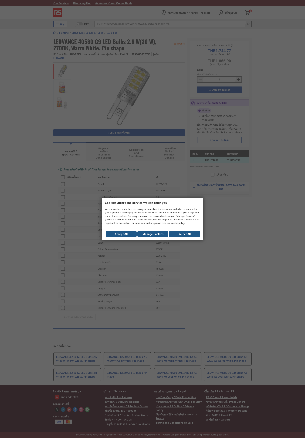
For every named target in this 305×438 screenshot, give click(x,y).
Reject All (185, 234)
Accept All (121, 234)
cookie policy (177, 222)
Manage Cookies (152, 234)
